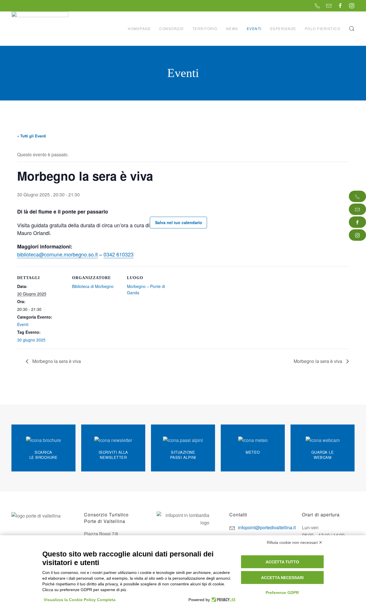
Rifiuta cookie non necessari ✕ (294, 542)
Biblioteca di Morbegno (93, 286)
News (232, 28)
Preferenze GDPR (282, 592)
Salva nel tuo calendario (178, 222)
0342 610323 (119, 254)
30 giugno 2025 (31, 340)
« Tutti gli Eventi (31, 136)
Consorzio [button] (171, 28)
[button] (352, 28)
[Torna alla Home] (40, 28)
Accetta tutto (282, 562)
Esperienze (283, 28)
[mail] (357, 209)
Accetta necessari (282, 577)
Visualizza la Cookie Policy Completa (80, 599)
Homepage (139, 28)
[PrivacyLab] (222, 600)
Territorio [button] (205, 28)
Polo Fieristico (323, 28)
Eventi (254, 28)
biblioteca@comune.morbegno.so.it (57, 254)
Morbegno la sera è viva (56, 361)
